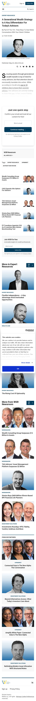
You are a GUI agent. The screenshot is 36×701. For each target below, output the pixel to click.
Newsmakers (6, 430)
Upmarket (25, 162)
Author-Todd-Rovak (9, 166)
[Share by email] (32, 66)
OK (18, 369)
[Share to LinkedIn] (29, 66)
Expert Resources (8, 15)
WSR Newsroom (10, 152)
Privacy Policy (18, 136)
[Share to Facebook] (26, 66)
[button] (4, 689)
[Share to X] (20, 66)
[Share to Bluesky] (23, 66)
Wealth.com (6, 326)
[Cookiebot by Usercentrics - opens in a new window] (25, 330)
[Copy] (17, 66)
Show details (25, 362)
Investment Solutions (9, 524)
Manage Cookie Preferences (25, 696)
